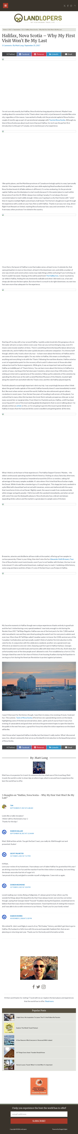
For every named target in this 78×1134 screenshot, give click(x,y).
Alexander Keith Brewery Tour (62, 559)
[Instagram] (71, 6)
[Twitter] (65, 6)
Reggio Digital (63, 1129)
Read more (49, 1001)
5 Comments (7, 45)
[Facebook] (68, 6)
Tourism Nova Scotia (57, 120)
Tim (11, 805)
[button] (75, 6)
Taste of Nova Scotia (24, 718)
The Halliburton (52, 276)
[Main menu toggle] (5, 5)
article (18, 406)
